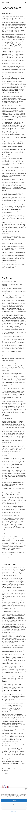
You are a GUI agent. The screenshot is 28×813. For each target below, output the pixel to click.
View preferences (14, 808)
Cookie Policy (13, 811)
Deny (14, 804)
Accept (14, 800)
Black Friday (7, 14)
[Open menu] (25, 2)
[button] (26, 789)
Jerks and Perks (9, 565)
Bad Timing (7, 278)
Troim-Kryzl (5, 2)
